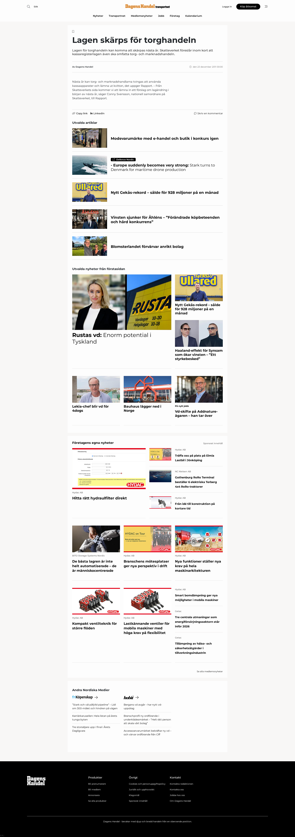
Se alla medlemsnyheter (210, 671)
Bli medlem (94, 789)
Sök (36, 6)
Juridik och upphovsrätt (141, 789)
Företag (175, 15)
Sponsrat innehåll (138, 801)
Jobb (161, 15)
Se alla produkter (97, 801)
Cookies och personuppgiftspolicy (147, 783)
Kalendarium (193, 15)
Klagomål (134, 795)
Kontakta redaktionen (181, 783)
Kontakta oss (177, 789)
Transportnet (117, 15)
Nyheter (98, 15)
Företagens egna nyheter (93, 443)
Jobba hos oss (177, 795)
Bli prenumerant (97, 783)
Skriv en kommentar (210, 113)
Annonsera (94, 795)
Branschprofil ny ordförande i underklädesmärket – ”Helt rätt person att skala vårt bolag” (147, 719)
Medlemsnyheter (142, 15)
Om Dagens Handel (180, 801)
